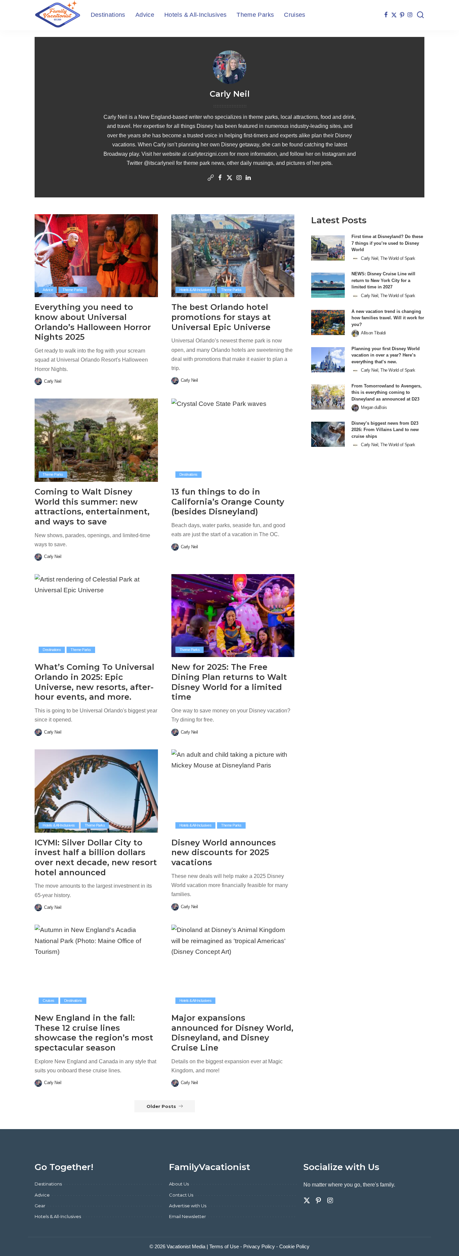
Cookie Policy (294, 1246)
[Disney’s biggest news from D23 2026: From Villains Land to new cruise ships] (328, 434)
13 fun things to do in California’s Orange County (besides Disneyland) (227, 501)
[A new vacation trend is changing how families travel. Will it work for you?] (328, 322)
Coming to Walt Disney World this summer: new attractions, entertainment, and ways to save (92, 506)
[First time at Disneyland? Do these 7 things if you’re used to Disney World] (328, 248)
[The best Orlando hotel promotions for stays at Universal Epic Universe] (233, 255)
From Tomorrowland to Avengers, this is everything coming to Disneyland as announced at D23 (386, 392)
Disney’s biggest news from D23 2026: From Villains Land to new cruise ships (385, 430)
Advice (48, 290)
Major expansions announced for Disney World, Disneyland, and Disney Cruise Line (232, 1033)
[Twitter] (394, 15)
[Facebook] (386, 15)
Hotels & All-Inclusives (195, 290)
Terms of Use (224, 1246)
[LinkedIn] (248, 178)
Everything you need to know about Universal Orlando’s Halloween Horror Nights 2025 (93, 322)
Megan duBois (374, 407)
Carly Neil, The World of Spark (388, 258)
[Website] (210, 178)
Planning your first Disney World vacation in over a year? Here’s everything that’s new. (385, 355)
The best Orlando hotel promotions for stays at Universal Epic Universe (221, 317)
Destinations (188, 474)
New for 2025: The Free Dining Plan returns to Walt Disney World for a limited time (229, 682)
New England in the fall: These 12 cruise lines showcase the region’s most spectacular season (94, 1033)
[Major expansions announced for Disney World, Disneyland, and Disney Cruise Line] (233, 966)
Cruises (48, 1000)
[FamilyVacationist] (58, 15)
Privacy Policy (259, 1246)
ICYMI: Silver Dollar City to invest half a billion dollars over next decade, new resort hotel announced (96, 857)
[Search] (420, 15)
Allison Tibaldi (373, 332)
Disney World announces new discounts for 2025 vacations (223, 852)
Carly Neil (52, 381)
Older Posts (161, 1106)
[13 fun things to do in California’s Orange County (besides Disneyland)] (233, 440)
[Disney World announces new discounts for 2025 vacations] (233, 791)
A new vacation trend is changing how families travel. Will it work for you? (387, 318)
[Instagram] (410, 15)
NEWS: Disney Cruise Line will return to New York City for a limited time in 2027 (383, 280)
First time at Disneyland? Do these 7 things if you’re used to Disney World (387, 243)
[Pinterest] (402, 15)
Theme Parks (72, 290)
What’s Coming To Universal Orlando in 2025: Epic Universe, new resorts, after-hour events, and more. (94, 682)
